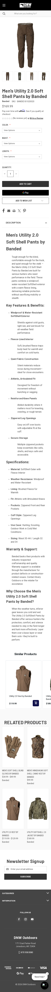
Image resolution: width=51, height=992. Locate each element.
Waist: (5, 138)
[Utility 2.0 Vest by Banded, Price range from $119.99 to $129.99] (13, 808)
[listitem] (23, 685)
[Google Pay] (25, 193)
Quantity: (7, 167)
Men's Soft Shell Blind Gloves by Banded (13, 772)
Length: (6, 151)
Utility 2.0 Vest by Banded (10, 834)
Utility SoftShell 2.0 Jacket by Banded (36, 834)
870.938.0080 (27, 952)
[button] (35, 118)
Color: (5, 125)
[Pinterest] (24, 211)
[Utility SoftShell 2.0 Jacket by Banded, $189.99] (38, 808)
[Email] (8, 211)
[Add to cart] (36, 703)
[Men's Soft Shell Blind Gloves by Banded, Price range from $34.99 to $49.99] (13, 747)
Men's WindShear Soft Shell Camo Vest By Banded (37, 773)
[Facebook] (3, 211)
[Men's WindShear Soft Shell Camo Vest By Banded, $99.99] (38, 747)
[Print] (14, 211)
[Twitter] (19, 211)
